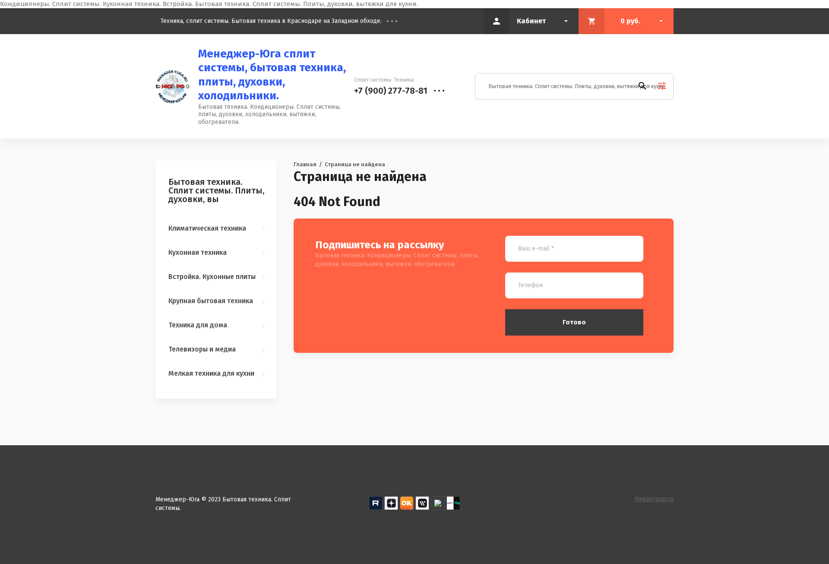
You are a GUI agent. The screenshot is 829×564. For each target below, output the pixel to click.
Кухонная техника (197, 252)
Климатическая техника (207, 228)
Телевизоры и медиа (202, 349)
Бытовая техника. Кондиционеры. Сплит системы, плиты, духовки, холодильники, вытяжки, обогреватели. (269, 114)
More (398, 21)
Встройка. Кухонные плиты (212, 276)
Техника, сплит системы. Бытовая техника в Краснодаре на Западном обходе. (271, 21)
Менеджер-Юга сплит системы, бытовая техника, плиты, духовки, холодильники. (272, 75)
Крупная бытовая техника (210, 301)
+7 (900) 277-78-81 (390, 91)
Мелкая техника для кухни (211, 373)
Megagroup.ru (654, 499)
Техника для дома (197, 325)
